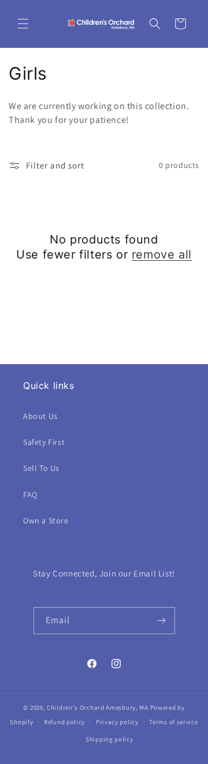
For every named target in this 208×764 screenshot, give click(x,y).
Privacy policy (117, 722)
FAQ (30, 494)
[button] (23, 23)
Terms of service (173, 722)
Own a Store (46, 520)
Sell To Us (41, 468)
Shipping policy (109, 739)
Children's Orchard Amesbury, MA (97, 707)
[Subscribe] (161, 620)
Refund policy (64, 722)
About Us (40, 416)
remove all (162, 254)
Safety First (44, 442)
